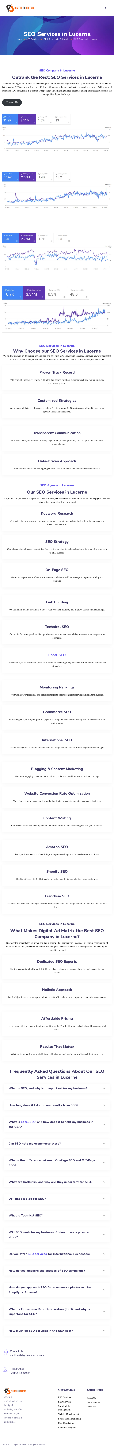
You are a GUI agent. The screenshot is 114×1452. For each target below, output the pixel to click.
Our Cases (91, 1407)
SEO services (37, 1254)
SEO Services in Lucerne (57, 346)
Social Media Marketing (69, 1418)
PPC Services (64, 1397)
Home (19, 39)
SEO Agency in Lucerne (57, 485)
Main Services (93, 1402)
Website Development (68, 1414)
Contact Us (12, 102)
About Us (91, 1398)
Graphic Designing (67, 1427)
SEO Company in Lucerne (57, 71)
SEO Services (32, 39)
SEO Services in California (56, 39)
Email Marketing (66, 1423)
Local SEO (57, 655)
